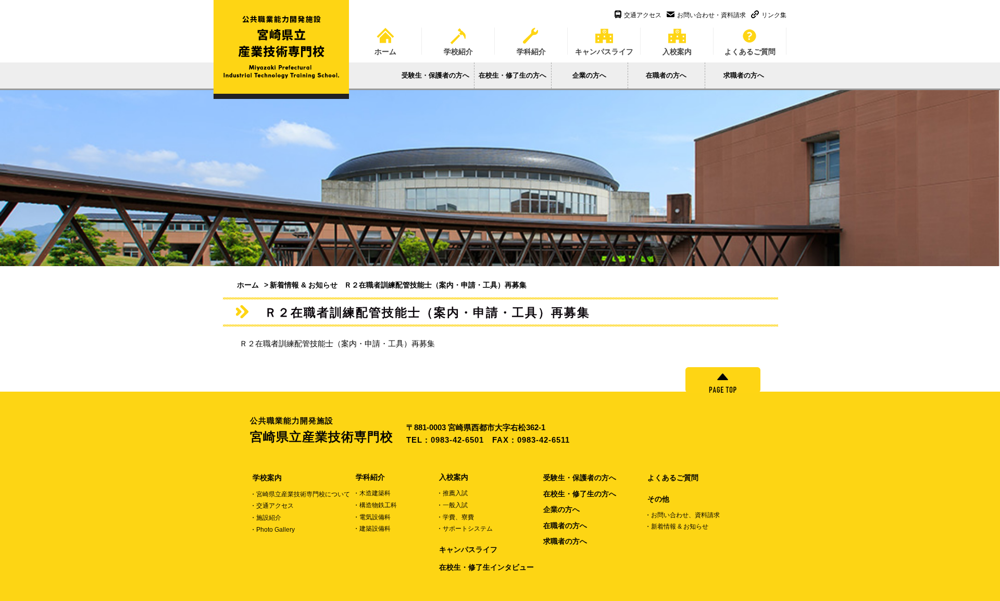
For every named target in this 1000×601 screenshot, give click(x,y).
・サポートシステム (464, 528)
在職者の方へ (666, 75)
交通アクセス (642, 15)
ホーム (385, 47)
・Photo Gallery (272, 529)
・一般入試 (452, 505)
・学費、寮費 (455, 517)
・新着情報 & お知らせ (676, 526)
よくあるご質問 (750, 47)
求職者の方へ (743, 75)
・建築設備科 (372, 528)
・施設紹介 (265, 517)
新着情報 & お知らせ (304, 285)
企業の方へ (589, 75)
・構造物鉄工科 (375, 505)
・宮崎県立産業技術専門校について (300, 494)
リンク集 (773, 15)
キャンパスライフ (604, 47)
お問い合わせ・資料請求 (711, 15)
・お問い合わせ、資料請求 (682, 515)
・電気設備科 (372, 517)
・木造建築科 (372, 493)
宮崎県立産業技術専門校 (321, 430)
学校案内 (267, 477)
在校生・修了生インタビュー (486, 567)
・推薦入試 (452, 493)
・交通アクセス (272, 505)
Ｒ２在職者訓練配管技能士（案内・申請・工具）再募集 (337, 343)
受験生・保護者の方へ (435, 75)
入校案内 (677, 47)
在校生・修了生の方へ (512, 75)
